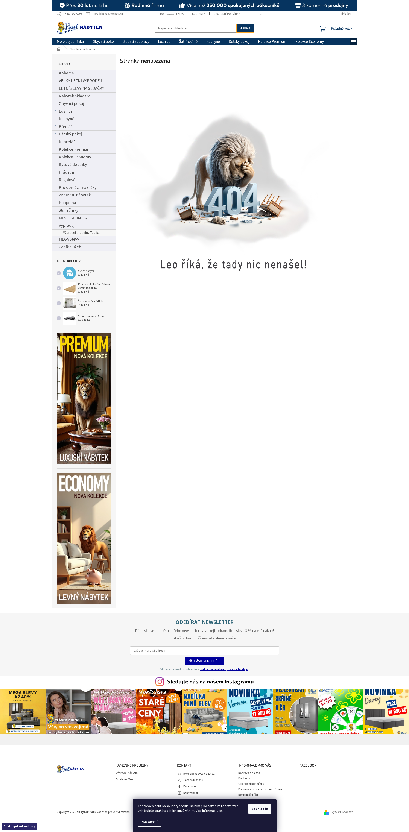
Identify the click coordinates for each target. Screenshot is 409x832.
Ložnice (66, 111)
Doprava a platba (172, 14)
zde (219, 810)
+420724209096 (193, 780)
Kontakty (198, 14)
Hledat (245, 28)
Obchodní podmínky (227, 14)
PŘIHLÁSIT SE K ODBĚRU (204, 661)
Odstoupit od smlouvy (19, 826)
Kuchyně (66, 119)
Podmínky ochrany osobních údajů (260, 789)
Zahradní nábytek (75, 195)
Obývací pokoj (71, 104)
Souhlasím (260, 808)
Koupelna (67, 203)
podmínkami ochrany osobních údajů (224, 669)
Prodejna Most (125, 779)
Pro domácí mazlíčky (77, 188)
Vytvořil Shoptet (342, 812)
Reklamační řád (248, 795)
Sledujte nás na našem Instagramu (210, 681)
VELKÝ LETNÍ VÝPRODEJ (80, 81)
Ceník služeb (70, 247)
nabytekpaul (191, 793)
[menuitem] (70, 41)
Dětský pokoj (70, 134)
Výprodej (67, 226)
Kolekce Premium (75, 149)
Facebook (189, 786)
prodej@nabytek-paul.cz (199, 774)
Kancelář (67, 142)
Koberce (66, 73)
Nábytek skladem (74, 96)
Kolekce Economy (75, 157)
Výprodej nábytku (127, 773)
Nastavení (149, 821)
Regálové (67, 180)
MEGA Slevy (69, 239)
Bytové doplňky (73, 165)
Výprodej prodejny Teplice (81, 232)
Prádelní (66, 172)
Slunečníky (68, 210)
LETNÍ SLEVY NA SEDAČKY (81, 88)
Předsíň (66, 127)
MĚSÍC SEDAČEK (73, 218)
